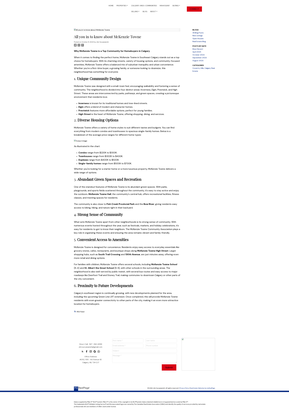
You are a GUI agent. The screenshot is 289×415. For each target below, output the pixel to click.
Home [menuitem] (111, 5)
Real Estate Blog (199, 41)
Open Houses (198, 38)
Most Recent (197, 49)
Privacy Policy (184, 388)
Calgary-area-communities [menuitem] (144, 5)
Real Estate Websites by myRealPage (202, 388)
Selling (134, 11)
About (153, 11)
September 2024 (199, 57)
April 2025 (196, 52)
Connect (194, 9)
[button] (194, 9)
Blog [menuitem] (145, 11)
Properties (121, 5)
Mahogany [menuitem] (165, 5)
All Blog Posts (198, 33)
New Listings (197, 35)
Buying (176, 5)
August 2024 (197, 60)
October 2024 (198, 55)
